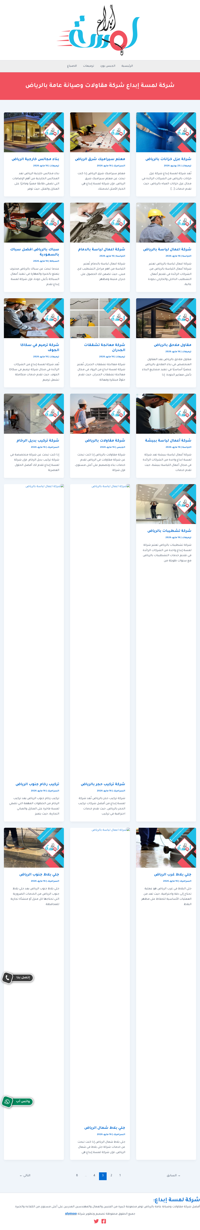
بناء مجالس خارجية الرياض (35, 159)
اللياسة (186, 256)
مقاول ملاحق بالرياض (172, 345)
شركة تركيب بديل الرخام (38, 441)
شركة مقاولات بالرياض (105, 441)
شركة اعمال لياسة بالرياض (167, 250)
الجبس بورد (107, 66)
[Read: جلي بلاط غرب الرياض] (166, 847)
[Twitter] (96, 1221)
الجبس (121, 447)
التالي (24, 1175)
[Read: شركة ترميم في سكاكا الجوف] (34, 318)
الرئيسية (127, 66)
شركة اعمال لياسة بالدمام (101, 250)
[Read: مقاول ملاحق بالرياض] (166, 318)
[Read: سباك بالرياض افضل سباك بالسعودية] (34, 223)
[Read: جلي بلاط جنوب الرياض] (34, 847)
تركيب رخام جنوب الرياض (37, 785)
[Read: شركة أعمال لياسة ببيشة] (166, 414)
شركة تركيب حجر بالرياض (103, 785)
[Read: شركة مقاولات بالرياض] (100, 414)
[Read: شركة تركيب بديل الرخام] (34, 414)
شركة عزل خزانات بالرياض (168, 159)
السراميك (119, 166)
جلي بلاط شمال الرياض (104, 1128)
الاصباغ (72, 66)
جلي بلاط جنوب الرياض (39, 875)
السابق (174, 1175)
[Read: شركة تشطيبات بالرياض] (166, 504)
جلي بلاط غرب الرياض (172, 875)
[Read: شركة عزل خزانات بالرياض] (166, 132)
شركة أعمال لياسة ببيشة (168, 441)
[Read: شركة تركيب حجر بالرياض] (100, 630)
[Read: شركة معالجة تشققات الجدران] (100, 318)
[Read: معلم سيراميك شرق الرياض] (100, 132)
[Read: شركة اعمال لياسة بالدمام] (100, 223)
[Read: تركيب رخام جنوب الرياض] (34, 630)
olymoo (71, 1214)
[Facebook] (103, 1221)
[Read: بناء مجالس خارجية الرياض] (34, 132)
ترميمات (88, 66)
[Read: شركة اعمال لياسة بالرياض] (166, 223)
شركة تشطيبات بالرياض (169, 531)
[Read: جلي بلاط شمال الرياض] (100, 974)
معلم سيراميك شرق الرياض (100, 159)
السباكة (54, 261)
